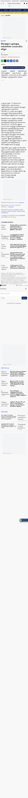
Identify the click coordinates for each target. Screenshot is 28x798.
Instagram (3, 211)
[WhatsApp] (2, 61)
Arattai (23, 211)
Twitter (21, 209)
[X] (5, 61)
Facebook (16, 209)
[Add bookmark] (26, 41)
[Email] (14, 61)
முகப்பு (6, 10)
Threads (19, 211)
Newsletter (21, 202)
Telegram (14, 211)
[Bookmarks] (24, 3)
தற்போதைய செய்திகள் (15, 10)
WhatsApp (10, 207)
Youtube (9, 211)
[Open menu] (1, 3)
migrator (3, 64)
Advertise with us (7, 37)
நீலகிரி (3, 41)
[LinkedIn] (11, 61)
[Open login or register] (27, 3)
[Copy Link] (17, 61)
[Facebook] (8, 61)
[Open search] (3, 3)
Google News (4, 212)
